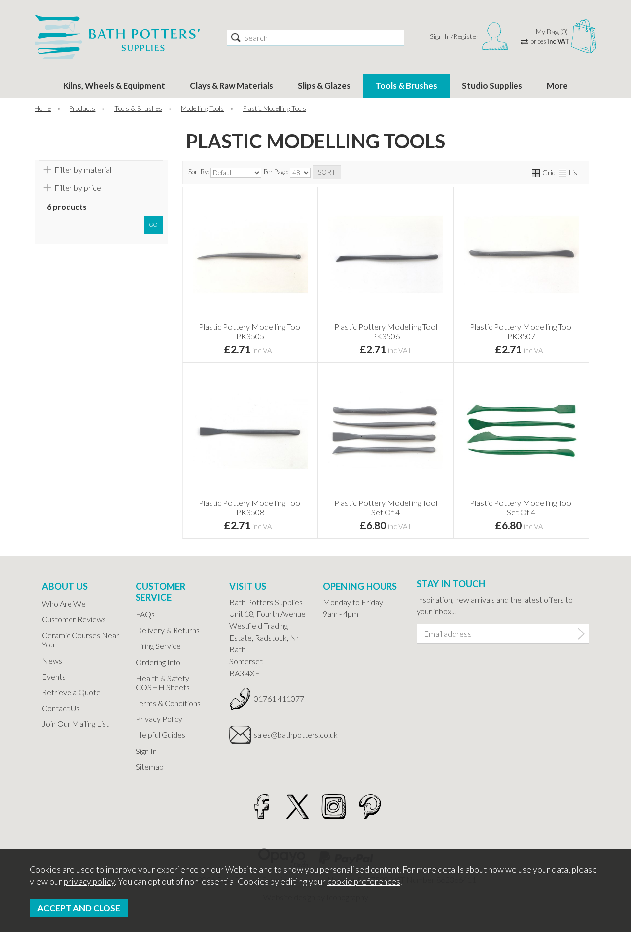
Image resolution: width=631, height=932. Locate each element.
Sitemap (150, 766)
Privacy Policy (159, 718)
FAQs (145, 614)
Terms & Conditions (168, 703)
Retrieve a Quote (71, 692)
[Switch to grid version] (536, 172)
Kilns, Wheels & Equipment (114, 85)
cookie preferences (363, 881)
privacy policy (89, 881)
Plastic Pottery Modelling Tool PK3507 (521, 331)
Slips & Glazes (324, 85)
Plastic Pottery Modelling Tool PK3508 (250, 507)
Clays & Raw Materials (231, 85)
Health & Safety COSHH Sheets (163, 682)
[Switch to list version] (563, 172)
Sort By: (199, 172)
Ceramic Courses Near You (80, 639)
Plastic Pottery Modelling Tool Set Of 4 (385, 507)
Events (54, 676)
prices (549, 41)
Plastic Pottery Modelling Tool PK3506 (385, 331)
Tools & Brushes (406, 85)
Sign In (146, 750)
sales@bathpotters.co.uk (281, 734)
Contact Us (61, 708)
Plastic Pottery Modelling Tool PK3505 (250, 331)
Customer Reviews (74, 619)
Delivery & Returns (168, 630)
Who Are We (64, 603)
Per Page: (277, 172)
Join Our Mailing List (75, 723)
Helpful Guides (160, 734)
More (557, 85)
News (52, 660)
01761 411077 (279, 698)
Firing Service (158, 645)
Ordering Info (158, 662)
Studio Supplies (492, 85)
